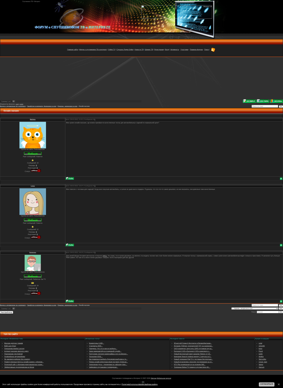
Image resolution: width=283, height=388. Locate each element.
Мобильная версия (164, 378)
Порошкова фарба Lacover (14, 348)
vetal (17, 104)
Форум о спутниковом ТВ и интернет (93, 49)
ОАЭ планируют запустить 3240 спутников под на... (193, 348)
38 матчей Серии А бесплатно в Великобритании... (193, 343)
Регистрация (159, 49)
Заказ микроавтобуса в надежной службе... (105, 351)
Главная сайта (72, 49)
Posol (261, 351)
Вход (167, 49)
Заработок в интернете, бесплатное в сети (41, 106)
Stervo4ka (262, 359)
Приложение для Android (13, 354)
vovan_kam (263, 362)
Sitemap (154, 378)
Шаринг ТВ (149, 49)
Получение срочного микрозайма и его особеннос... (108, 354)
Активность (175, 49)
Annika (261, 356)
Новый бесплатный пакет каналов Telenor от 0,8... (192, 354)
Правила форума (196, 49)
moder (21, 104)
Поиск (206, 49)
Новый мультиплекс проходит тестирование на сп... (193, 362)
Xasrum (261, 367)
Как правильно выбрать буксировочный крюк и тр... (108, 359)
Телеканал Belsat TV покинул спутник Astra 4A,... (192, 367)
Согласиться (266, 384)
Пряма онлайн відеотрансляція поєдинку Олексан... (108, 362)
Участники (184, 49)
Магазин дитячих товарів (13, 343)
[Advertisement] (141, 78)
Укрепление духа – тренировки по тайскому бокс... (108, 364)
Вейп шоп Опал (10, 346)
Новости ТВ (139, 49)
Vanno (261, 364)
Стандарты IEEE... (96, 346)
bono (260, 348)
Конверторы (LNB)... (96, 343)
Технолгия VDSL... (96, 356)
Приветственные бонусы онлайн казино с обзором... (24, 362)
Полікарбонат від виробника (14, 356)
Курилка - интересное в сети (67, 106)
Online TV (111, 49)
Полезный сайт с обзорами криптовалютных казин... (23, 364)
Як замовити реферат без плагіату (17, 359)
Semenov (32, 252)
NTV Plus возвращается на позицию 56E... (189, 364)
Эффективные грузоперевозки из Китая (19, 367)
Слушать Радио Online (125, 49)
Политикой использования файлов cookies (140, 384)
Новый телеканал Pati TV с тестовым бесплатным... (193, 359)
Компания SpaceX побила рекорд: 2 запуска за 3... (193, 356)
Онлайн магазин (84, 106)
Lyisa (33, 186)
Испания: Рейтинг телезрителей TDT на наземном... (193, 346)
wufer (261, 354)
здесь (105, 256)
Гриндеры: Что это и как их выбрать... (103, 348)
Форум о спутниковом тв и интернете (13, 106)
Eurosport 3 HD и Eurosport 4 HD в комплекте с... (192, 351)
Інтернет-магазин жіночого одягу (16, 351)
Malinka (33, 119)
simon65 (262, 346)
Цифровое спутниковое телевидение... (103, 367)
